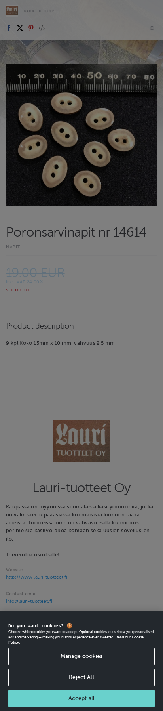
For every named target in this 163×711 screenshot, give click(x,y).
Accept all (81, 698)
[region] (81, 661)
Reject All (81, 677)
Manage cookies (81, 656)
